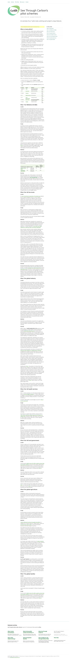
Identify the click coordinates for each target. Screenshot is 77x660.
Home (9, 2)
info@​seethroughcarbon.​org (29, 330)
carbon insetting (40, 541)
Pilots (38, 26)
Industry (27, 93)
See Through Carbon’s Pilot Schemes (59, 632)
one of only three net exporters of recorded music (31, 196)
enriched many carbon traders (26, 524)
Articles (12, 2)
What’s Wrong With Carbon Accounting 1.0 (28, 632)
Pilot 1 (27, 366)
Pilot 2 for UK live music (51, 31)
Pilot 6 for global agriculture (51, 37)
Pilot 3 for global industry (51, 33)
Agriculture (27, 99)
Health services (28, 95)
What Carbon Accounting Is (11, 632)
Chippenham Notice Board (23, 171)
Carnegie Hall (30, 267)
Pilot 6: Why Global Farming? (11, 638)
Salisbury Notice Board (23, 169)
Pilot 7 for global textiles (51, 39)
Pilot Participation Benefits (27, 638)
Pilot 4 (21, 145)
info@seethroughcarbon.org (15, 657)
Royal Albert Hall (23, 269)
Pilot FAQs (17, 2)
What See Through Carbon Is (42, 632)
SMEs (26, 88)
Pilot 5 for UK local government (52, 36)
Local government (28, 98)
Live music (27, 91)
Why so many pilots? (50, 28)
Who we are (22, 2)
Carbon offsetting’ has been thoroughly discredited (30, 522)
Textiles (27, 101)
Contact (26, 2)
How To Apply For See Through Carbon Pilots (43, 638)
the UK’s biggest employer (29, 394)
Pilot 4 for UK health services (51, 34)
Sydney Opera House (37, 267)
